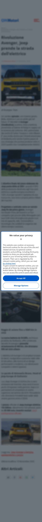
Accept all (21, 278)
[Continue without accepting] (21, 239)
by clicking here (9, 263)
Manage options (21, 285)
